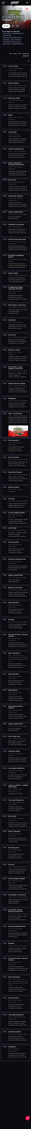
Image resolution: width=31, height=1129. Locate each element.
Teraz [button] (15, 53)
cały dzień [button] (26, 55)
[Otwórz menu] (3, 2)
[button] (29, 60)
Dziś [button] (10, 53)
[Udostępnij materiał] (17, 26)
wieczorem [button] (25, 53)
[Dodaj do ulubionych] (13, 26)
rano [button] (19, 53)
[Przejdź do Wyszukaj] (27, 3)
